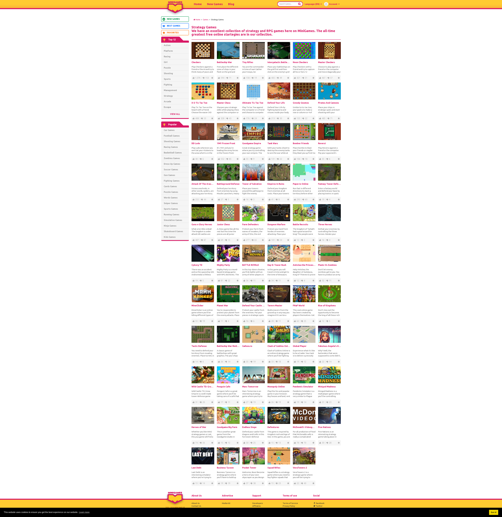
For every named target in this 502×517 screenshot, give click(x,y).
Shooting (168, 73)
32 (323, 280)
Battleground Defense (228, 184)
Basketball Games (173, 152)
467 (323, 78)
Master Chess (223, 103)
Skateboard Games (173, 231)
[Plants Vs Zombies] (329, 253)
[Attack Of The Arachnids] (203, 172)
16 (247, 199)
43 (230, 118)
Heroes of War (199, 427)
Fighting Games (171, 181)
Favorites (173, 32)
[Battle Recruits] (304, 212)
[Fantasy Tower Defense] (329, 172)
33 (272, 361)
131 (273, 159)
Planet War (222, 305)
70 (305, 443)
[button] (313, 4)
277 (248, 240)
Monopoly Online (276, 386)
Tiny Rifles (247, 62)
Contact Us (196, 506)
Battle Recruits (300, 224)
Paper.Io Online (300, 184)
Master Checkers (326, 62)
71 (230, 78)
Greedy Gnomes (301, 103)
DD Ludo (196, 143)
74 (196, 443)
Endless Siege (249, 427)
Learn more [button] (84, 512)
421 (298, 78)
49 (281, 78)
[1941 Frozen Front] (228, 131)
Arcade (167, 101)
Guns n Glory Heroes (202, 224)
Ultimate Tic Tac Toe (252, 103)
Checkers (196, 62)
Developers (257, 503)
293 (298, 199)
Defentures (273, 427)
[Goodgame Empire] (253, 131)
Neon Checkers (300, 62)
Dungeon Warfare (276, 224)
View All (175, 114)
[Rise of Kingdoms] (329, 293)
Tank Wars (272, 143)
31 (196, 402)
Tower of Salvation (252, 184)
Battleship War (224, 62)
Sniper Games (171, 203)
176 (248, 118)
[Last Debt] (203, 455)
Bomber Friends (301, 143)
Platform (168, 51)
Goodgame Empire (251, 143)
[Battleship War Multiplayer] (228, 334)
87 (205, 240)
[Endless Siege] (253, 415)
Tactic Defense (199, 346)
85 (230, 159)
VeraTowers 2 (300, 468)
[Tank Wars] (278, 131)
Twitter (319, 506)
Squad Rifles (273, 468)
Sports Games (171, 209)
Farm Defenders (250, 224)
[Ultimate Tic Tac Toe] (253, 91)
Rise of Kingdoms (327, 305)
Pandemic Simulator (303, 386)
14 (196, 361)
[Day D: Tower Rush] (278, 253)
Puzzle (167, 68)
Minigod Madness (327, 386)
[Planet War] (228, 293)
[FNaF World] (304, 293)
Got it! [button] (494, 512)
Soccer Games (171, 169)
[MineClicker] (203, 293)
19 (255, 78)
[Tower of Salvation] (253, 172)
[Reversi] (329, 131)
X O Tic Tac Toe (199, 103)
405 (273, 78)
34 (272, 280)
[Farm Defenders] (253, 212)
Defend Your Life (276, 103)
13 (279, 443)
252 (197, 199)
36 (247, 280)
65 (255, 240)
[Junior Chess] (228, 212)
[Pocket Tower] (253, 455)
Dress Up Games (172, 164)
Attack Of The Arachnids (203, 184)
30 (281, 118)
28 (272, 321)
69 (222, 240)
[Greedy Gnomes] (304, 91)
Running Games (171, 214)
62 (298, 321)
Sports (167, 79)
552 (222, 159)
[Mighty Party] (228, 253)
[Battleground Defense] (228, 172)
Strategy (168, 96)
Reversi (322, 143)
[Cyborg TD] (203, 253)
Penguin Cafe (223, 386)
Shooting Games (172, 141)
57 (331, 78)
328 (222, 118)
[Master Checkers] (329, 50)
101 (273, 240)
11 (254, 280)
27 (222, 199)
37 (247, 483)
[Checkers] (203, 50)
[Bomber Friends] (304, 131)
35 (323, 159)
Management (170, 90)
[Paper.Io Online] (304, 172)
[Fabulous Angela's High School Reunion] (329, 334)
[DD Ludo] (203, 131)
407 (197, 240)
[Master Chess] (228, 91)
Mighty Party (223, 265)
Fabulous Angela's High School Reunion (329, 346)
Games (205, 20)
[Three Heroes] (329, 212)
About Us (196, 503)
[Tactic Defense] (203, 334)
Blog (231, 4)
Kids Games (170, 237)
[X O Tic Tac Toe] (203, 91)
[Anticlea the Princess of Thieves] (304, 253)
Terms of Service (290, 503)
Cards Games (170, 186)
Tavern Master (274, 305)
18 (306, 159)
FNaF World (298, 305)
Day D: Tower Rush (276, 265)
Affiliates (256, 506)
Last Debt (196, 468)
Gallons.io (247, 346)
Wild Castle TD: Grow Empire (203, 386)
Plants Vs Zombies (327, 265)
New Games (215, 4)
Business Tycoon (225, 468)
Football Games (172, 136)
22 (306, 118)
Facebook (320, 503)
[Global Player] (304, 334)
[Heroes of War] (203, 415)
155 (298, 118)
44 (205, 199)
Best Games (173, 26)
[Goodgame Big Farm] (228, 415)
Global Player (299, 346)
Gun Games (169, 175)
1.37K (198, 78)
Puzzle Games (171, 192)
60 (306, 199)
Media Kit (226, 503)
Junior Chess (223, 224)
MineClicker (197, 305)
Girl (165, 62)
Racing (167, 56)
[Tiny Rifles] (253, 50)
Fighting (168, 84)
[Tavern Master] (278, 293)
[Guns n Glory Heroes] (203, 212)
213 (273, 118)
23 (330, 402)
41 (272, 199)
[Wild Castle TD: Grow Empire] (203, 374)
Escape (167, 107)
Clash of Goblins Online (278, 346)
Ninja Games (170, 226)
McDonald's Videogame (304, 427)
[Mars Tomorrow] (253, 374)
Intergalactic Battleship (278, 62)
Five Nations (324, 427)
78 (298, 443)
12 (298, 240)
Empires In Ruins (275, 184)
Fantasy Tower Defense (329, 184)
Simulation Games (173, 220)
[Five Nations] (329, 415)
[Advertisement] (175, 283)
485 (323, 118)
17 (222, 402)
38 (254, 483)
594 (222, 78)
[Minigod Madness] (329, 374)
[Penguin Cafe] (228, 374)
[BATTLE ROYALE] (253, 253)
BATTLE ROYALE (250, 265)
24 (255, 118)
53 (205, 118)
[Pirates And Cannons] (329, 91)
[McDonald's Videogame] (304, 415)
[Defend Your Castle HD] (253, 293)
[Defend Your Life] (278, 91)
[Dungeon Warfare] (278, 212)
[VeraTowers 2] (304, 455)
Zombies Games (172, 158)
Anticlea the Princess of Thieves (304, 265)
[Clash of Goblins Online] (278, 334)
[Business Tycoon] (228, 455)
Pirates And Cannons (328, 103)
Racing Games (171, 147)
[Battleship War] (228, 50)
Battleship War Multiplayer (228, 346)
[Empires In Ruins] (278, 172)
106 (298, 159)
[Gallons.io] (253, 334)
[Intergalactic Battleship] (278, 50)
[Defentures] (278, 415)
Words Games (171, 197)
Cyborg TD (197, 265)
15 (229, 240)
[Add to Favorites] (212, 78)
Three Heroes (325, 224)
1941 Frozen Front (226, 143)
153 (207, 78)
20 (203, 402)
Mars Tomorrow (250, 386)
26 (222, 361)
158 (248, 78)
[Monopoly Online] (278, 374)
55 (247, 159)
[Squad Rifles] (278, 455)
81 (222, 280)
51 (306, 78)
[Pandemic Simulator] (304, 374)
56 (203, 443)
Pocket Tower (249, 468)
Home (198, 4)
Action (167, 45)
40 (196, 159)
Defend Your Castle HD (253, 305)
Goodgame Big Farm (227, 427)
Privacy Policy (289, 506)
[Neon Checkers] (304, 50)
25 (305, 321)
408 (197, 118)
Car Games (169, 130)
